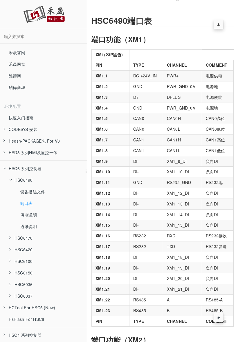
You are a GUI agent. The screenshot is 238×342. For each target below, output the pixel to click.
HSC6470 (24, 238)
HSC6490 (24, 180)
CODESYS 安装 (23, 129)
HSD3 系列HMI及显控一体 (33, 152)
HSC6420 (24, 249)
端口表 (26, 203)
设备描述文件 (32, 191)
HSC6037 (24, 296)
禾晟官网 (17, 52)
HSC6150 (24, 273)
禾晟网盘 (17, 64)
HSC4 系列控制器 (25, 335)
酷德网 (15, 76)
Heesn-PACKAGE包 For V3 (34, 141)
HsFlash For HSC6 (26, 319)
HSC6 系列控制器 (25, 168)
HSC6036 (24, 284)
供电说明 (28, 215)
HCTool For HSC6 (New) (32, 307)
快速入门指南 (21, 118)
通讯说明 (28, 226)
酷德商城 (17, 87)
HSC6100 (24, 261)
